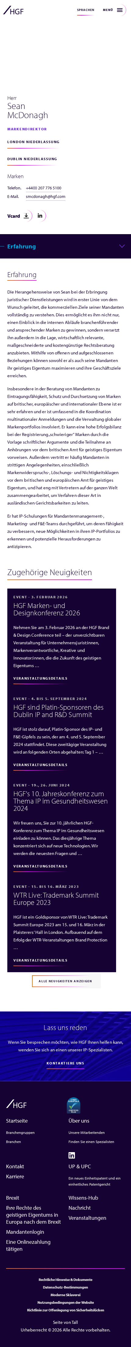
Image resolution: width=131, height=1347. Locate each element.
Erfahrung (21, 246)
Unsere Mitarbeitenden (87, 1132)
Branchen (13, 1141)
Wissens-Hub (83, 1197)
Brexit (12, 1197)
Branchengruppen (20, 1132)
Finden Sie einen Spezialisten (91, 1141)
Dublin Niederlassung (32, 159)
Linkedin (40, 216)
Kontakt (15, 1166)
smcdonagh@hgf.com (46, 196)
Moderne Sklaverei (65, 1294)
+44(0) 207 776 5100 (43, 188)
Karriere (15, 1176)
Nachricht (80, 1207)
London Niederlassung (33, 141)
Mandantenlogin (25, 1231)
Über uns (79, 1120)
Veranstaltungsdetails (40, 678)
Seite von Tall (65, 1322)
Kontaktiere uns (65, 1063)
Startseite (17, 1120)
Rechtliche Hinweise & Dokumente (65, 1279)
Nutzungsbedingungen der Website (65, 1302)
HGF (13, 10)
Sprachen (85, 10)
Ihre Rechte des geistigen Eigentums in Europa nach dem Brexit (33, 1214)
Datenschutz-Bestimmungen (65, 1287)
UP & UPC (80, 1166)
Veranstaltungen (87, 1217)
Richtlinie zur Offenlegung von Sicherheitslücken (65, 1310)
